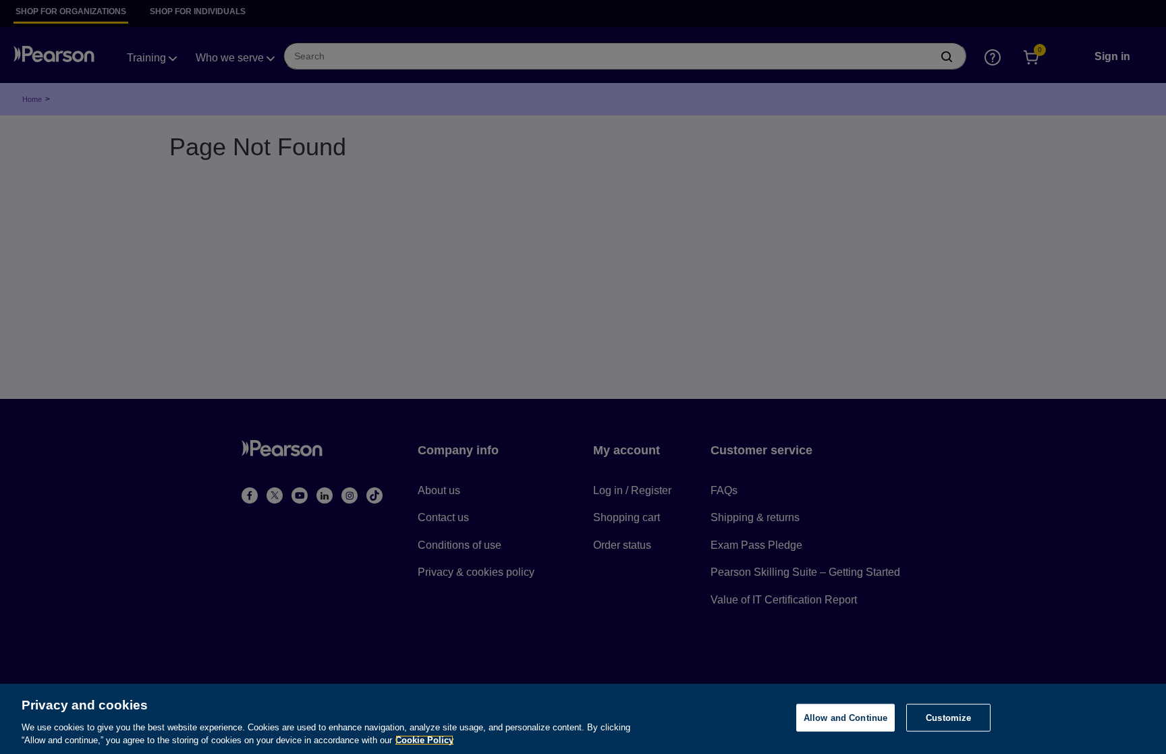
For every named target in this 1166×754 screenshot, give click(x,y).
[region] (583, 719)
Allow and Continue (845, 718)
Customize (948, 718)
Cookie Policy (424, 740)
